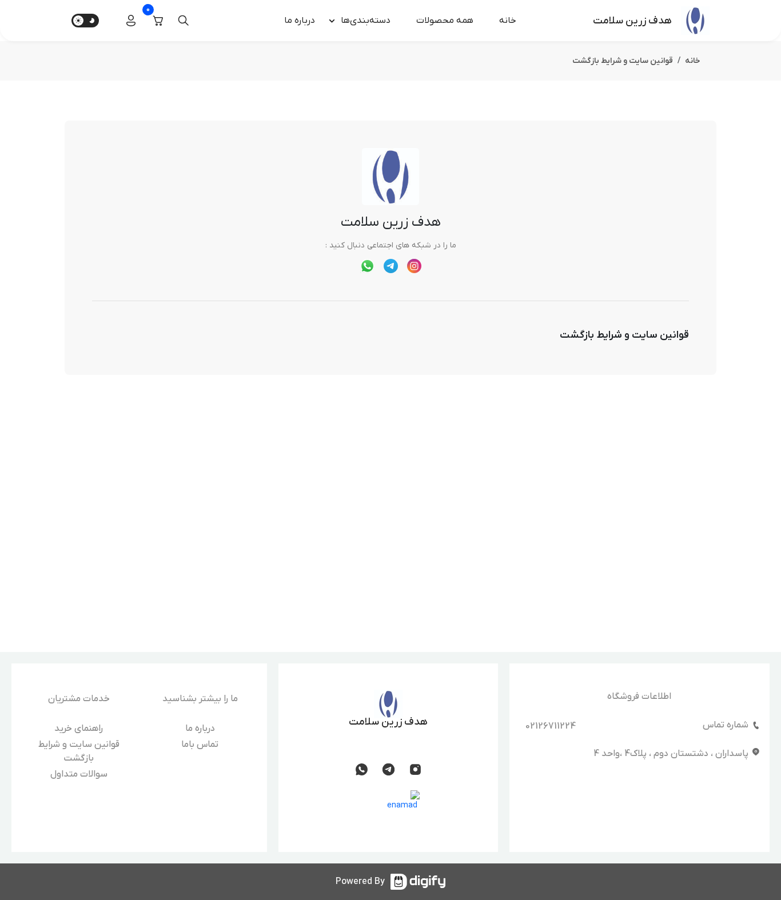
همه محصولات (444, 20)
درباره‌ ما (299, 20)
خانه (507, 20)
